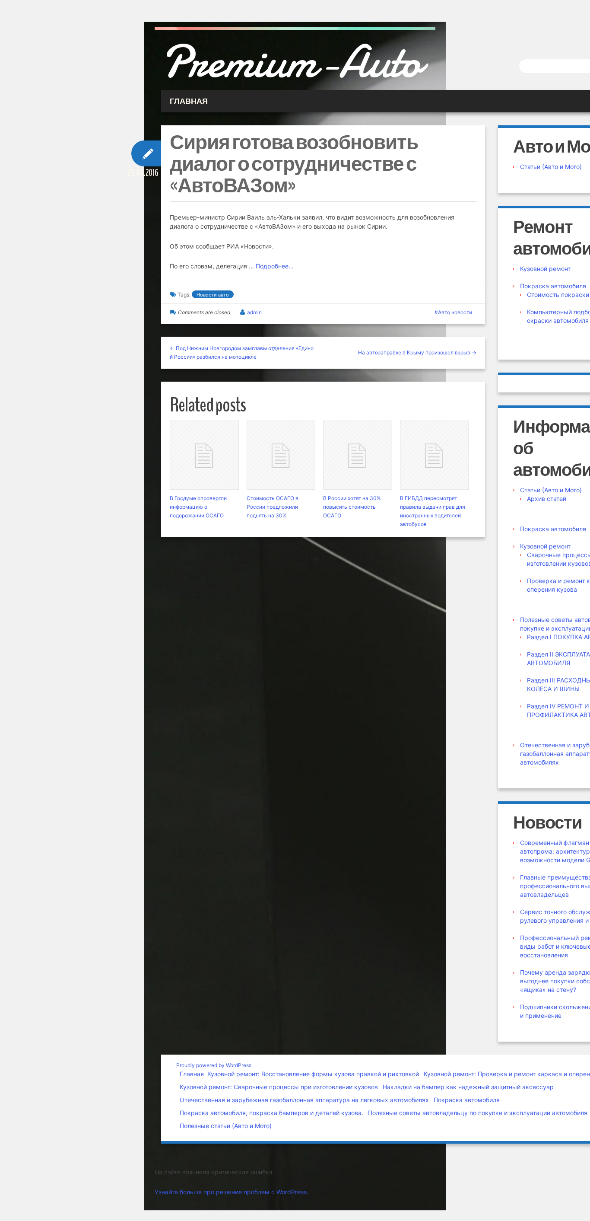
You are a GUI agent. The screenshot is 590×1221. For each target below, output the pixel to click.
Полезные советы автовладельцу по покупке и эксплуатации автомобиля (477, 1112)
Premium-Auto (291, 62)
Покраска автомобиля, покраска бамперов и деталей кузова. (271, 1112)
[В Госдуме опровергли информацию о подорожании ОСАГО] (204, 455)
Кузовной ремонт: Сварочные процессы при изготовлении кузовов (279, 1086)
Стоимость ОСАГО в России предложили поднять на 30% (272, 507)
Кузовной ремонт (545, 268)
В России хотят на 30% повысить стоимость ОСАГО (352, 507)
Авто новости (455, 312)
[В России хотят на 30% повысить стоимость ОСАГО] (357, 455)
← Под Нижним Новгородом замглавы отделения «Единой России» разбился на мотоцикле (242, 352)
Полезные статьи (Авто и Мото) (226, 1125)
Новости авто (213, 295)
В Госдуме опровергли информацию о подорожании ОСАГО (198, 507)
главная (189, 101)
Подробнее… (275, 266)
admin (254, 312)
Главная (192, 1074)
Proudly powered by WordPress (213, 1065)
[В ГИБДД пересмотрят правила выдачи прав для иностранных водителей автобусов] (434, 455)
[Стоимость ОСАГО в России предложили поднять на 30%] (281, 455)
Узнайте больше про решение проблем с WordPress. (231, 1191)
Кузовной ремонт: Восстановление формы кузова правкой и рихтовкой (313, 1074)
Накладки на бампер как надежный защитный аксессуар (468, 1086)
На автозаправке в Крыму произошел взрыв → (417, 352)
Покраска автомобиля (553, 286)
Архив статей (546, 498)
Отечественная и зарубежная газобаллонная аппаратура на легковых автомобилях (304, 1099)
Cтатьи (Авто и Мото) (551, 166)
